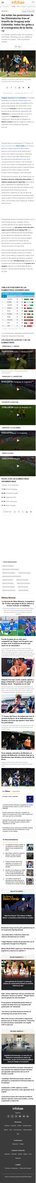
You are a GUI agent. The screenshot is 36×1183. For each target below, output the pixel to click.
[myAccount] (33, 2)
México (6, 1129)
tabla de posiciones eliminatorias (12, 576)
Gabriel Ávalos (29, 6)
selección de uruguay (8, 587)
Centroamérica (18, 1129)
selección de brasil (8, 580)
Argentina (7, 1154)
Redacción (15, 1144)
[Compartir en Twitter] (15, 87)
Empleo (21, 1144)
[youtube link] (20, 1116)
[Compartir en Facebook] (11, 87)
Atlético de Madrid (19, 6)
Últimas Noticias (27, 1129)
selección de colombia (9, 590)
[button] (2, 2)
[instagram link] (16, 1116)
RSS (18, 1134)
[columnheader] (4, 296)
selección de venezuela (23, 583)
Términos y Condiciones (11, 1168)
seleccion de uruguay (24, 573)
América (7, 1125)
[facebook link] (8, 1116)
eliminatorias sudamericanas (11, 569)
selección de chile (23, 587)
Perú (10, 1129)
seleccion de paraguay (9, 573)
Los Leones (3, 6)
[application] (18, 359)
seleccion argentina (8, 566)
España (19, 1125)
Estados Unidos (27, 1125)
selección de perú (23, 590)
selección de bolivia (8, 583)
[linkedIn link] (27, 1116)
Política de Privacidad (25, 1168)
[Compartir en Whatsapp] (7, 87)
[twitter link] (12, 1116)
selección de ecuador (22, 580)
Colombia (13, 1125)
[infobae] (18, 2)
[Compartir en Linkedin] (19, 87)
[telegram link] (23, 1116)
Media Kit (18, 1158)
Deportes (4, 11)
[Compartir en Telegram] (23, 87)
